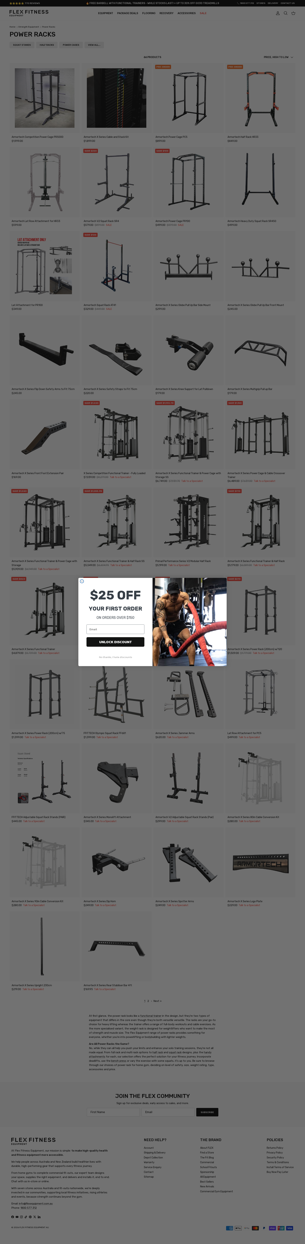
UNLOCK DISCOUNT (115, 642)
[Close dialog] (82, 581)
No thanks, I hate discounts (115, 657)
